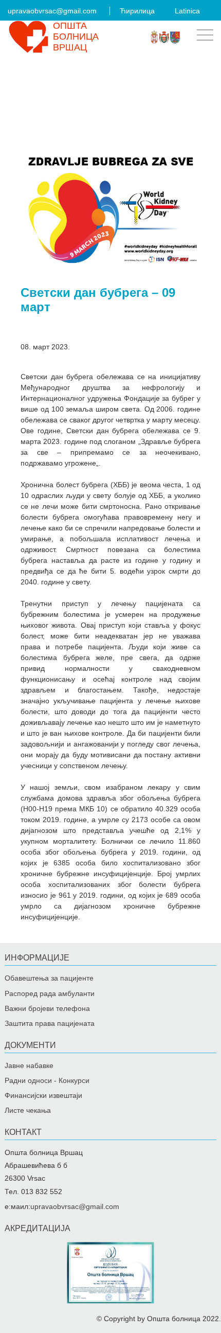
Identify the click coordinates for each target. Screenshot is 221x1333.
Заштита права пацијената (50, 1023)
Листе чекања (28, 1110)
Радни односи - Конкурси (47, 1080)
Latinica (187, 11)
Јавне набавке (29, 1065)
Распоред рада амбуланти (50, 993)
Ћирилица (137, 11)
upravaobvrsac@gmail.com (52, 11)
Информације (37, 957)
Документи (30, 1045)
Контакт (23, 1132)
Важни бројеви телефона (47, 1008)
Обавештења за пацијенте (49, 978)
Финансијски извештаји (43, 1095)
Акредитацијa (37, 1228)
